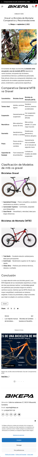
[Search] (33, 6)
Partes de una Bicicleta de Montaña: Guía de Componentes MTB (18, 372)
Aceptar (19, 440)
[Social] (3, 414)
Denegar (19, 445)
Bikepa (12, 24)
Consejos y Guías (19, 13)
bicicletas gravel (29, 285)
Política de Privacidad (20, 454)
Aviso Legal (30, 454)
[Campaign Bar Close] (36, 2)
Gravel (5, 303)
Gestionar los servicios (18, 435)
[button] (35, 421)
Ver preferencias (19, 450)
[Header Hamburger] (2, 7)
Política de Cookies (10, 454)
